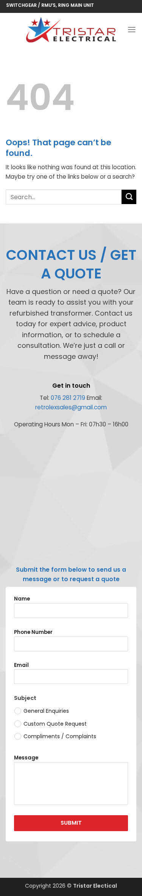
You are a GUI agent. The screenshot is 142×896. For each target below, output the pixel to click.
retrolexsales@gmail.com (71, 407)
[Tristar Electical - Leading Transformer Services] (71, 30)
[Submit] (129, 197)
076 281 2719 (68, 398)
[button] (131, 29)
